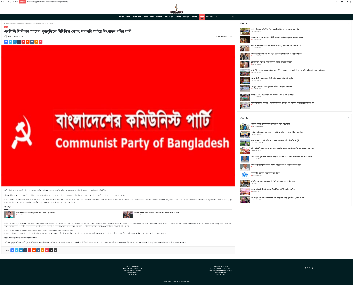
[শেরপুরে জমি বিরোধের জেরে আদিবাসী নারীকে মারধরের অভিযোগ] (245, 64)
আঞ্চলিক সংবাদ (137, 17)
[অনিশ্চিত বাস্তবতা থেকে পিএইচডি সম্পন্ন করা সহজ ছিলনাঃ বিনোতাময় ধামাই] (128, 214)
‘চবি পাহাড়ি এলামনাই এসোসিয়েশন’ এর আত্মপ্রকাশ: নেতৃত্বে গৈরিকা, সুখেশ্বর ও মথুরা (277, 198)
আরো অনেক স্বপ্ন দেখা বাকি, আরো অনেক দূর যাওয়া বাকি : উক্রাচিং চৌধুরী (275, 140)
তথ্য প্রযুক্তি (186, 17)
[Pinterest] (23, 42)
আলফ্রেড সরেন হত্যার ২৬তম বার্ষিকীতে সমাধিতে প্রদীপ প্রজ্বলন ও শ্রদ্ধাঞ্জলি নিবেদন (49, 2)
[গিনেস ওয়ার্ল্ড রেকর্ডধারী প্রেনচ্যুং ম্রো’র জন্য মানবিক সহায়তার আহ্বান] (9, 214)
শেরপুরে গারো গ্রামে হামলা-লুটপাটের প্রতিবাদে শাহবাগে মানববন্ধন (271, 87)
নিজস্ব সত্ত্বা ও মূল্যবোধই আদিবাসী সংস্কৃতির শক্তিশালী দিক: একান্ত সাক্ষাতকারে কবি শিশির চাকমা (281, 157)
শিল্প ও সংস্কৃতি (169, 17)
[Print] (55, 250)
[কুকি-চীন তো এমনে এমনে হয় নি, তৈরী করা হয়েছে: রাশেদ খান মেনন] (245, 183)
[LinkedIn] (15, 42)
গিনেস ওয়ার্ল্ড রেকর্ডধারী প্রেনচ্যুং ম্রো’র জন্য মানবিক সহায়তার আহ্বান (36, 213)
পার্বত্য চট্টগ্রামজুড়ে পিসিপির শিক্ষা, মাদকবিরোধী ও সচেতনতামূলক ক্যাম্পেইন (275, 29)
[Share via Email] (51, 250)
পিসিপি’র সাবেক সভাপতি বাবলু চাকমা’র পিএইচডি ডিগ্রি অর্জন (270, 124)
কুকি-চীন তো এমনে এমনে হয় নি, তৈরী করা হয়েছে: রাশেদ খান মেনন (273, 181)
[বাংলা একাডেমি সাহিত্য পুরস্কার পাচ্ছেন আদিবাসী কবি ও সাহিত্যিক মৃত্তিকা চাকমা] (245, 167)
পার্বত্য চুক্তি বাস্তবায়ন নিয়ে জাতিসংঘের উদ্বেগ (265, 173)
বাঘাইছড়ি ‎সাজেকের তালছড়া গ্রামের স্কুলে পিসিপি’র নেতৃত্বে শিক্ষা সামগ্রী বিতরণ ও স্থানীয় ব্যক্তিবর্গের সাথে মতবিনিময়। (288, 70)
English (209, 17)
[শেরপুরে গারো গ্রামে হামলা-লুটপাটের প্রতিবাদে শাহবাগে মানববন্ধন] (245, 88)
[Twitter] (10, 42)
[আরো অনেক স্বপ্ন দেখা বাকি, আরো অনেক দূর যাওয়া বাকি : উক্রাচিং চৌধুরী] (245, 142)
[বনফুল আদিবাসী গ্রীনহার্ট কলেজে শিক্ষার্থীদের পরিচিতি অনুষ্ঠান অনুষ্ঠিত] (245, 191)
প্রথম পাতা (7, 23)
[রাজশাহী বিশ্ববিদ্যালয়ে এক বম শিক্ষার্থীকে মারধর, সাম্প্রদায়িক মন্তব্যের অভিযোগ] (245, 48)
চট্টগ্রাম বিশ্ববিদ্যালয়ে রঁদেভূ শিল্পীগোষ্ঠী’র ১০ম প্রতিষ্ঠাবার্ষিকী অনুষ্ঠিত (272, 78)
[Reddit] (28, 42)
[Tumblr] (19, 42)
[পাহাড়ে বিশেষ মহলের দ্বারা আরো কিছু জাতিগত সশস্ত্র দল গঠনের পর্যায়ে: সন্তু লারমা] (245, 134)
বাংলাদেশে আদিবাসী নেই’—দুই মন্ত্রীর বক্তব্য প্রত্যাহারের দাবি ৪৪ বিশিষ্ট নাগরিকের (276, 54)
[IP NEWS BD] (176, 9)
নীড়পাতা (121, 17)
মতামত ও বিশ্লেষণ (149, 17)
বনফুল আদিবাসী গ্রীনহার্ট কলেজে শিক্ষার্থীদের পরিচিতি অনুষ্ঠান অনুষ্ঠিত (273, 189)
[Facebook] (6, 42)
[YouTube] (310, 268)
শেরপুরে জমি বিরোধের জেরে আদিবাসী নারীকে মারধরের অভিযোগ (271, 62)
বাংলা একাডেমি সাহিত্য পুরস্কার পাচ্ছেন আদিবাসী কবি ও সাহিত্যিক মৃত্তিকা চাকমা (276, 165)
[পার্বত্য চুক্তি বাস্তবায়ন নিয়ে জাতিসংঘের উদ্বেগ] (245, 175)
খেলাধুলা (178, 17)
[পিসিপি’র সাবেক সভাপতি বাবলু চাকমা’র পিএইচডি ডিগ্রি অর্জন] (245, 126)
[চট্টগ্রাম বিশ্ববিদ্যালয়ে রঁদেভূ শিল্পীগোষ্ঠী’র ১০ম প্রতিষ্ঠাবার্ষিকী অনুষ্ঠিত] (245, 80)
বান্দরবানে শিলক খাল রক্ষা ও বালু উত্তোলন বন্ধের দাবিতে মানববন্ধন (272, 95)
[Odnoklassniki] (36, 42)
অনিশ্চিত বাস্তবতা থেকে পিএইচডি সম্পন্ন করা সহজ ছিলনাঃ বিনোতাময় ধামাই (156, 213)
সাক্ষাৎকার (194, 17)
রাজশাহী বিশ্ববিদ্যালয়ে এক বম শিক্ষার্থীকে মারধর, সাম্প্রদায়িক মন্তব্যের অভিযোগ (276, 46)
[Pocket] (40, 42)
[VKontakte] (32, 42)
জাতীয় (128, 17)
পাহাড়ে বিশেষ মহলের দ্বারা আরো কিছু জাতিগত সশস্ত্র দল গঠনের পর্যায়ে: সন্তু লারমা (277, 132)
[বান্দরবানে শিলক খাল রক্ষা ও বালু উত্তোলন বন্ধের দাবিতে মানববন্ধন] (245, 97)
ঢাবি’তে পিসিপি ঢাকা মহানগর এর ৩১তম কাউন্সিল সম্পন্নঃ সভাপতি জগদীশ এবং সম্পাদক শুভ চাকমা (282, 149)
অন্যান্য (202, 17)
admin (9, 36)
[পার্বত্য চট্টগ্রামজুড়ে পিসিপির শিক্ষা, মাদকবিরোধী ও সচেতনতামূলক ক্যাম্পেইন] (245, 31)
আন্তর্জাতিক (159, 17)
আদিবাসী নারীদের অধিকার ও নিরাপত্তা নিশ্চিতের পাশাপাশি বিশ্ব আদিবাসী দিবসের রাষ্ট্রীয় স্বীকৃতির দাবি (282, 103)
